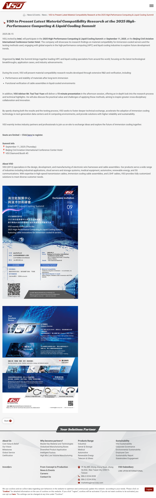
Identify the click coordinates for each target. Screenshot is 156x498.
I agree (149, 489)
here (29, 135)
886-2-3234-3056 (88, 479)
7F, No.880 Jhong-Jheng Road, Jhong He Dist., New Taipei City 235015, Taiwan (97, 470)
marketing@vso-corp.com (92, 483)
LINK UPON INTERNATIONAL (130, 471)
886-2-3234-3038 (88, 476)
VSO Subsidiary (125, 467)
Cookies (6, 491)
